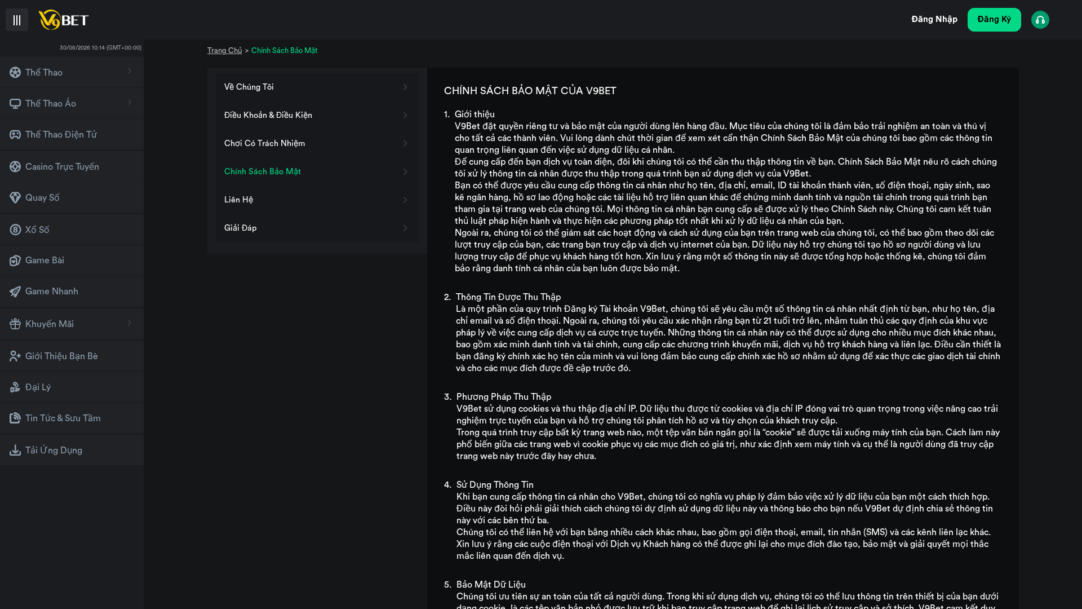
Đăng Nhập (934, 19)
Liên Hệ (238, 200)
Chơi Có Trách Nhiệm (264, 143)
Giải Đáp (240, 228)
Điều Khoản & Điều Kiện (268, 115)
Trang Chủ (224, 50)
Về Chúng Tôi (249, 87)
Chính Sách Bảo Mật (262, 171)
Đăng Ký (994, 19)
